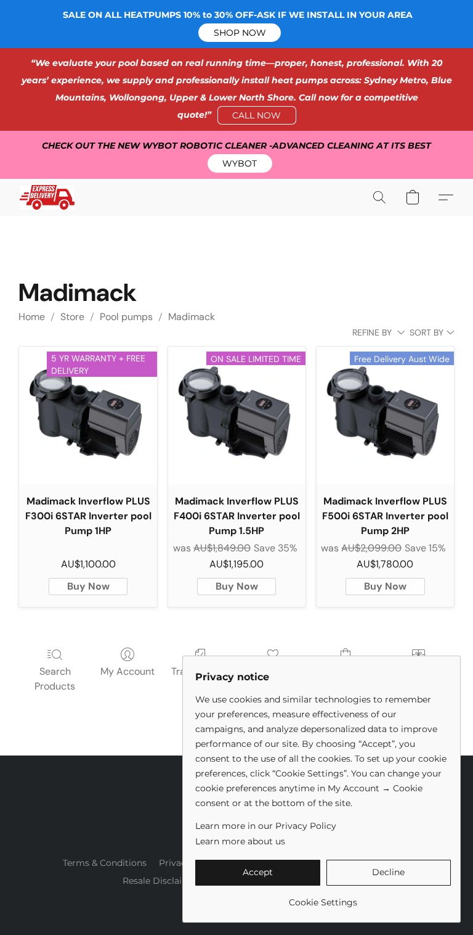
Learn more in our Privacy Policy (265, 825)
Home (31, 316)
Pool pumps (126, 316)
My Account (127, 671)
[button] (239, 32)
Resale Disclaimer (161, 880)
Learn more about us (240, 841)
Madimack (191, 316)
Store (72, 316)
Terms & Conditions (105, 862)
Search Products (54, 679)
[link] (323, 898)
